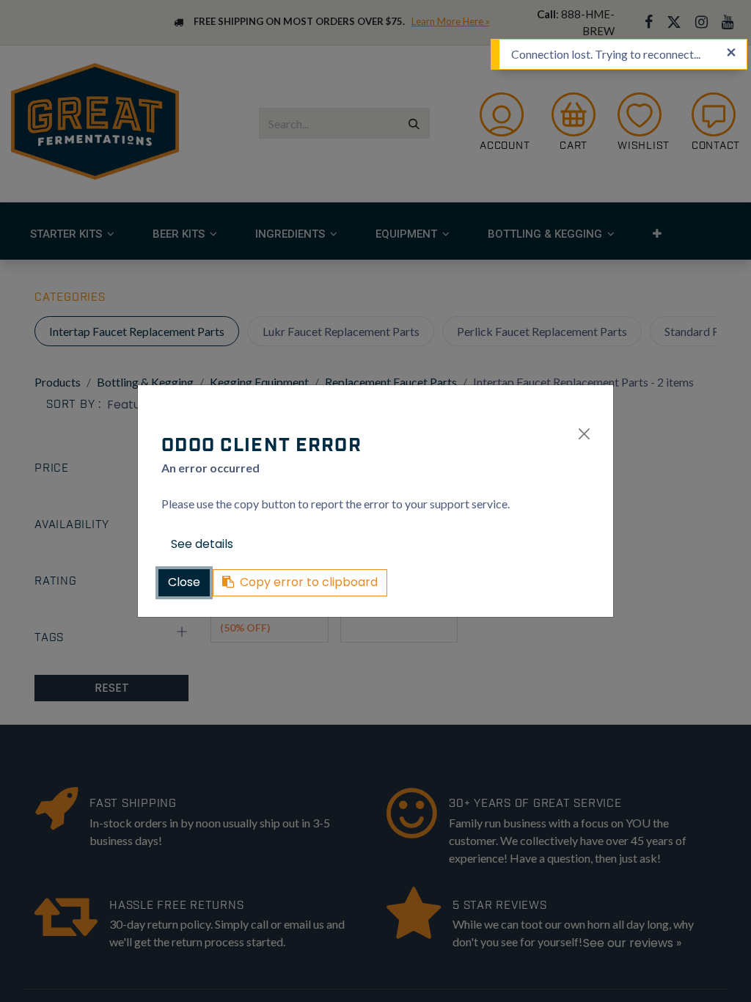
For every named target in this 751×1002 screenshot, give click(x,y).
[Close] (584, 434)
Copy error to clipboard (309, 582)
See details (202, 543)
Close (184, 582)
